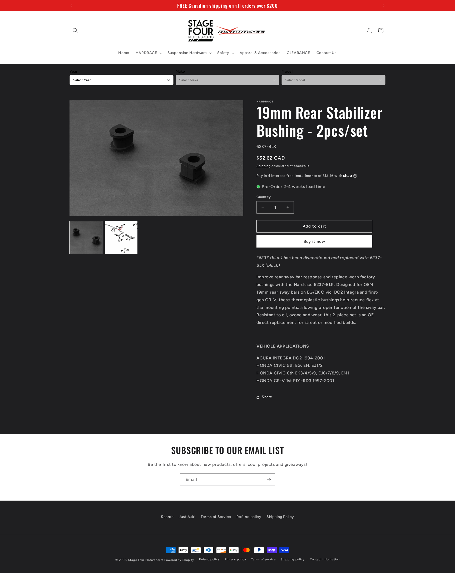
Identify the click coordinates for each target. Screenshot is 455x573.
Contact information (325, 559)
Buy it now (314, 241)
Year (73, 71)
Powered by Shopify (179, 560)
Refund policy (248, 517)
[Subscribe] (269, 479)
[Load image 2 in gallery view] (121, 237)
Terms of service (263, 559)
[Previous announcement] (71, 6)
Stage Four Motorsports (145, 560)
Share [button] (267, 397)
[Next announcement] (383, 6)
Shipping (263, 166)
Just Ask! (187, 517)
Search (167, 517)
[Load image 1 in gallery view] (86, 237)
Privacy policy (235, 559)
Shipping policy (293, 559)
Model (287, 71)
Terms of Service (216, 517)
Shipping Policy (280, 517)
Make (180, 71)
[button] (75, 30)
